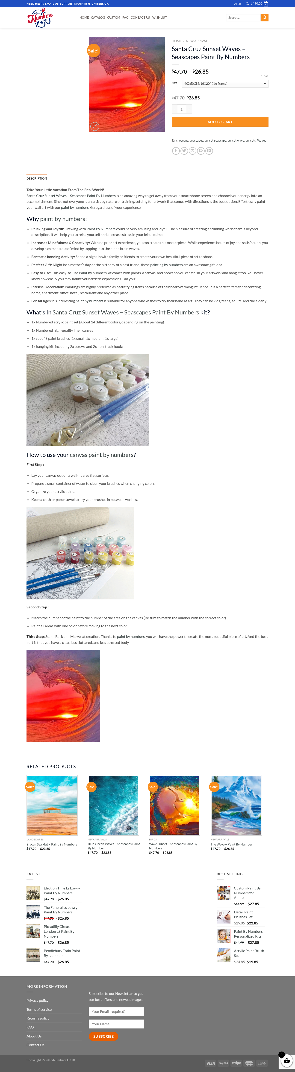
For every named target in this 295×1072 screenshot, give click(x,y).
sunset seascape (215, 140)
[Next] (267, 818)
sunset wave (236, 140)
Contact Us (140, 17)
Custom (113, 17)
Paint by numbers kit (95, 272)
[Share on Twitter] (184, 151)
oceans (183, 140)
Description (37, 178)
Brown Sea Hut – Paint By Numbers (52, 844)
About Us (34, 1036)
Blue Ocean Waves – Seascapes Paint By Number (114, 846)
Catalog (98, 17)
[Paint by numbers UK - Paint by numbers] (50, 17)
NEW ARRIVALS (197, 41)
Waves (261, 140)
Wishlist (159, 17)
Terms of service (39, 1009)
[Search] (264, 18)
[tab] (37, 178)
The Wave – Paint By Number (231, 844)
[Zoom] (94, 126)
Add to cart (220, 121)
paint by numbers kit (77, 207)
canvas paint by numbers (101, 454)
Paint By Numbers (101, 229)
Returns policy (38, 1018)
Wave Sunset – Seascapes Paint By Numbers (173, 846)
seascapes (196, 140)
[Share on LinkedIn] (209, 151)
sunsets (251, 140)
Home (84, 17)
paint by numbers (62, 218)
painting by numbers (166, 264)
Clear (264, 76)
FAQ (125, 17)
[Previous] (26, 818)
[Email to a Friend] (192, 151)
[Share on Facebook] (176, 151)
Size (174, 83)
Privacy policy (37, 1000)
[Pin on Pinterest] (201, 151)
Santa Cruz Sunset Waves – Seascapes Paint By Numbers (71, 195)
